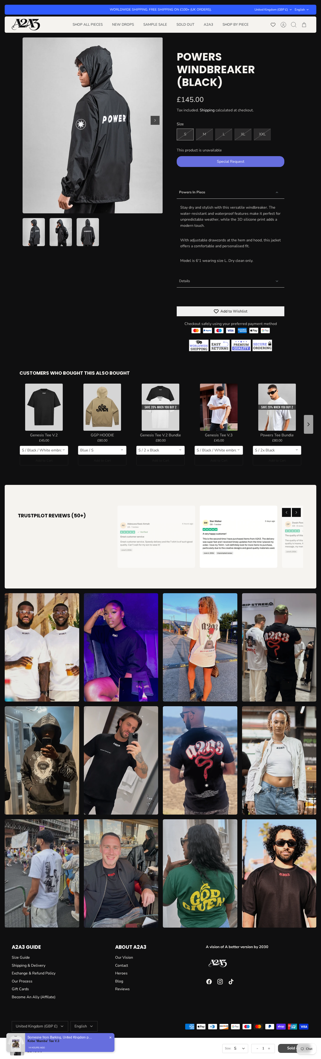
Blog (119, 981)
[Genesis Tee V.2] (44, 407)
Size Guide (21, 957)
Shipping (207, 110)
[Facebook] (209, 982)
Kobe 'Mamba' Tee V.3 (43, 1041)
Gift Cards (20, 989)
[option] (93, 125)
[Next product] (308, 424)
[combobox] (44, 450)
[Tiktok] (231, 982)
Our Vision (124, 957)
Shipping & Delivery (28, 965)
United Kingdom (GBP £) (271, 10)
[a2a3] (26, 25)
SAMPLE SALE (155, 24)
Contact (121, 965)
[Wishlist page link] (273, 24)
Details (184, 281)
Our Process (22, 981)
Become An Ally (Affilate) (33, 997)
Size (180, 124)
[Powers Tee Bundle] (277, 407)
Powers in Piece (192, 192)
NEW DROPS (123, 24)
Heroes (121, 973)
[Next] (155, 120)
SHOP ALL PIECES (88, 24)
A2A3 (208, 24)
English (300, 10)
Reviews (122, 989)
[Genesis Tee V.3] (219, 407)
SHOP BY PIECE (236, 24)
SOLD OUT (185, 24)
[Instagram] (220, 982)
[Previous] (286, 512)
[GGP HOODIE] (102, 407)
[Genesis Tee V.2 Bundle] (160, 407)
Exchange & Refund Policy (33, 973)
